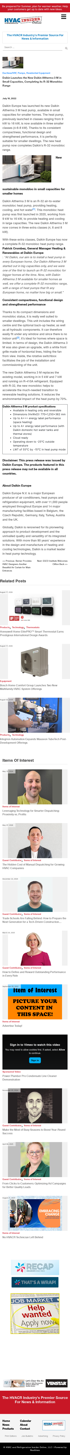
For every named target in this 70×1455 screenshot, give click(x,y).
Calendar (25, 1420)
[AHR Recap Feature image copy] (35, 1273)
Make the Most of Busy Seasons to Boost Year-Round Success (33, 1131)
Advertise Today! (12, 1025)
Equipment (6, 681)
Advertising (43, 1436)
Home (6, 1420)
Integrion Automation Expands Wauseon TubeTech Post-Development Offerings (33, 741)
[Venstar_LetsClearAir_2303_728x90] (35, 1383)
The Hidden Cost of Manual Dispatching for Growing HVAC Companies (33, 866)
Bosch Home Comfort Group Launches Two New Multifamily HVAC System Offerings (28, 687)
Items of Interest (11, 806)
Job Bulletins (27, 1436)
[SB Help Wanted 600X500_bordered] (35, 1313)
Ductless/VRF (9, 73)
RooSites (35, 1450)
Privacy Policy (59, 1436)
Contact (25, 1428)
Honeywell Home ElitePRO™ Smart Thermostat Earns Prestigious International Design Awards (32, 633)
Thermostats (32, 627)
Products (5, 627)
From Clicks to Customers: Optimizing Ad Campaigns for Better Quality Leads (34, 1185)
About (24, 1424)
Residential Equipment (38, 73)
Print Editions (11, 1436)
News (5, 1424)
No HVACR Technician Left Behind (22, 1237)
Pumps (21, 73)
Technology (18, 627)
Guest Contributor (11, 860)
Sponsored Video (11, 1071)
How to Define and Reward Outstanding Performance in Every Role (34, 974)
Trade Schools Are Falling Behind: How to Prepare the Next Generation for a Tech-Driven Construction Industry (34, 920)
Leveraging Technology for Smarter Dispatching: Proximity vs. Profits (30, 812)
